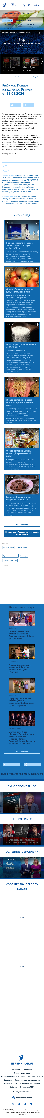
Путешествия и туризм (10, 556)
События (13, 1087)
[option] (11, 63)
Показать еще (22, 524)
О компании (15, 1069)
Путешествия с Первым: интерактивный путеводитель (22, 533)
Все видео (8, 1080)
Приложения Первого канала (13, 1076)
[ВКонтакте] (15, 105)
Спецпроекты (28, 1069)
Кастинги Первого (35, 1076)
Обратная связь (10, 1083)
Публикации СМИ (26, 1087)
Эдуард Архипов (8, 547)
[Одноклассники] (28, 105)
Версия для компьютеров (22, 1092)
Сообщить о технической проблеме (28, 77)
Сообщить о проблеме (21, 49)
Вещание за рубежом (24, 1097)
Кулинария (24, 556)
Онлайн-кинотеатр (22, 1073)
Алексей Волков (22, 547)
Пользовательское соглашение (27, 1080)
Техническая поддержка (30, 1083)
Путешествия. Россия (10, 560)
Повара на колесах (16, 13)
